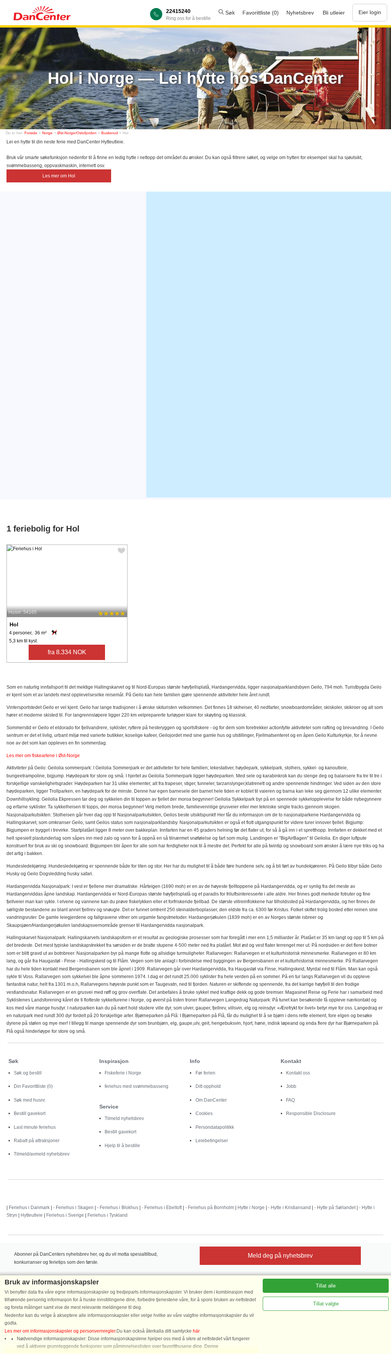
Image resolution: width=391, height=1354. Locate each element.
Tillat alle (326, 1286)
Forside (30, 133)
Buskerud (109, 133)
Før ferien (205, 1073)
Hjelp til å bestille (122, 1145)
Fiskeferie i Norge (123, 1073)
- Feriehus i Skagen (73, 1207)
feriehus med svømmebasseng (136, 1086)
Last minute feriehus (35, 1127)
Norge (47, 133)
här (196, 1331)
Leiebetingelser (212, 1140)
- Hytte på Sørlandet (334, 1207)
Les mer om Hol (58, 176)
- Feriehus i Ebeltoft (162, 1207)
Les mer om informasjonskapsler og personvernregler (60, 1331)
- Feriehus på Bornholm (209, 1207)
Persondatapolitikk (215, 1127)
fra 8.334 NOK (67, 652)
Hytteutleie (32, 1215)
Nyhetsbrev (300, 13)
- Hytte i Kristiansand (289, 1207)
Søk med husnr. (30, 1100)
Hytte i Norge (251, 1207)
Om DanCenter (211, 1100)
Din (33, 1086)
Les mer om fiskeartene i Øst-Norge (43, 755)
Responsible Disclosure (311, 1113)
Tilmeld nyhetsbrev (124, 1118)
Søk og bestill (28, 1073)
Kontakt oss (298, 1073)
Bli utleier (334, 13)
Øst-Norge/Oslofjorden (77, 133)
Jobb (291, 1086)
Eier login (370, 12)
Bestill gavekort (29, 1113)
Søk (229, 13)
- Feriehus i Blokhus (117, 1207)
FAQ (290, 1100)
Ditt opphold (208, 1086)
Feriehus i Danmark (29, 1207)
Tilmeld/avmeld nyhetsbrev (41, 1154)
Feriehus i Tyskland (107, 1215)
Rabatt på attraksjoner (37, 1140)
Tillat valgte (326, 1304)
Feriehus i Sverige (65, 1215)
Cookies (204, 1113)
